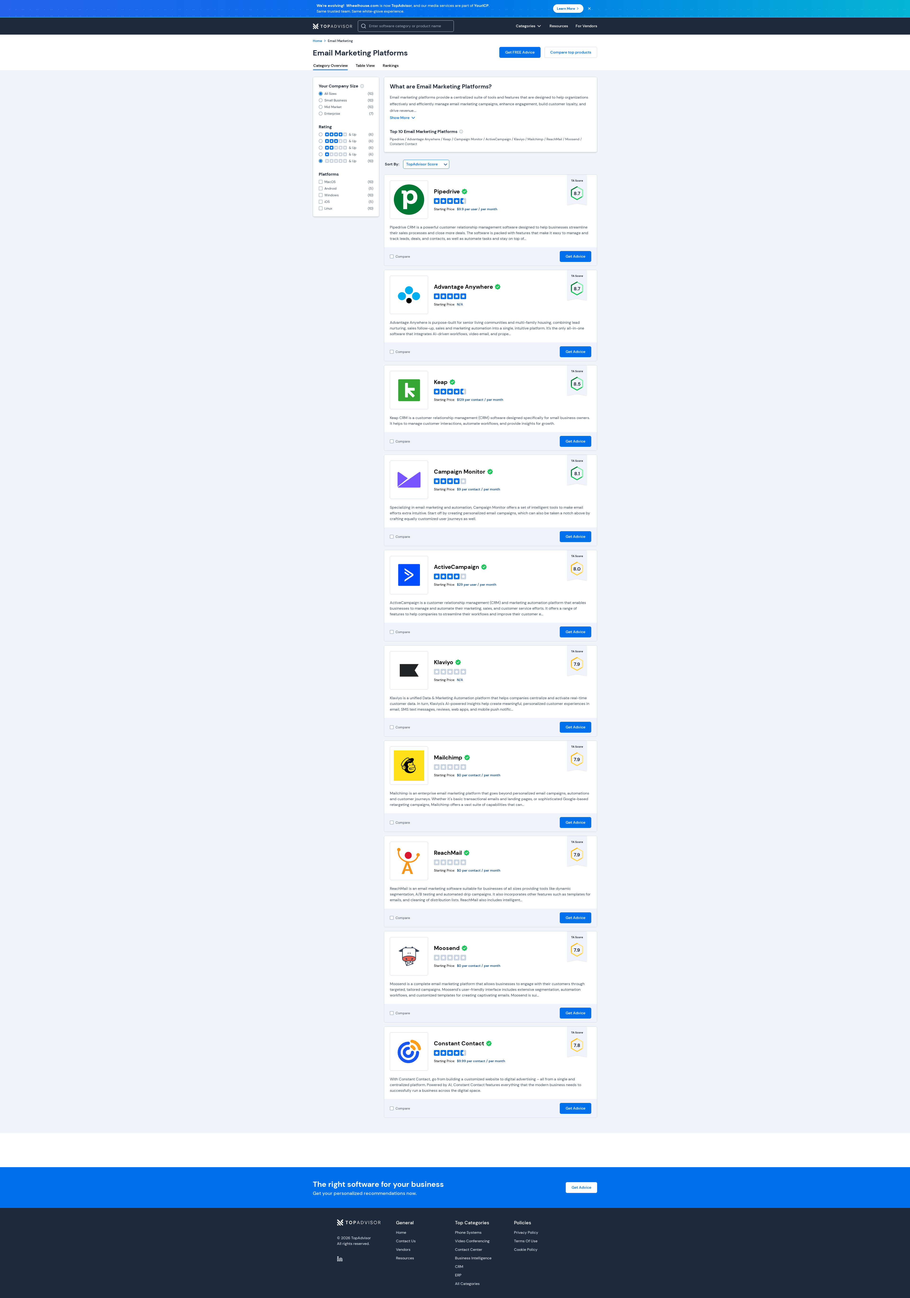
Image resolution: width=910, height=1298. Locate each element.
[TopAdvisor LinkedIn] (340, 1259)
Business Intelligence (473, 1258)
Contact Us (406, 1241)
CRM (459, 1266)
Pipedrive (447, 191)
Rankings (391, 65)
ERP (458, 1275)
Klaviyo (443, 662)
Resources (405, 1258)
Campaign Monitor (459, 471)
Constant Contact (459, 1043)
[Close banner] (589, 9)
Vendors (403, 1249)
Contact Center (468, 1249)
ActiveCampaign (456, 567)
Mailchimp (448, 757)
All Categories (467, 1283)
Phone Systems (468, 1232)
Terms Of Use (525, 1241)
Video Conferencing (472, 1241)
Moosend (447, 948)
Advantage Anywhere (463, 286)
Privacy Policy (526, 1232)
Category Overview (330, 65)
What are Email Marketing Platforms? (441, 86)
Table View (365, 65)
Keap (441, 382)
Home (401, 1232)
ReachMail (448, 852)
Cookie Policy (525, 1249)
